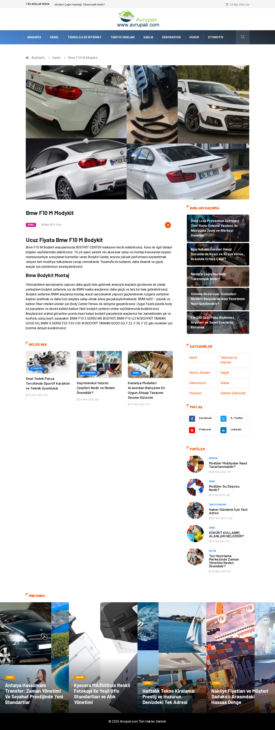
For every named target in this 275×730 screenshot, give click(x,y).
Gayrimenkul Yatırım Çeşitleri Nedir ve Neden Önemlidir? (96, 388)
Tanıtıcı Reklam (122, 37)
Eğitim (212, 551)
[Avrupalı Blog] (137, 19)
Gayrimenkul (89, 373)
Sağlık (148, 37)
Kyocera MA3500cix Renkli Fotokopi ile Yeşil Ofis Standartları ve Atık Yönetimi (102, 693)
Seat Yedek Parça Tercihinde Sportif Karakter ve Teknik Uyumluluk (48, 383)
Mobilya (213, 458)
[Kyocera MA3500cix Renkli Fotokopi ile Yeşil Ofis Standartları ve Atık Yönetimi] (103, 657)
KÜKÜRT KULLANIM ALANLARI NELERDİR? (226, 534)
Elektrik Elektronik (233, 393)
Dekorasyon (171, 37)
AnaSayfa (34, 37)
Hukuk (194, 37)
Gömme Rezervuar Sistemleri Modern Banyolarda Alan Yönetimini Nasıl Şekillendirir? (103, 4)
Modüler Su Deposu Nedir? (224, 488)
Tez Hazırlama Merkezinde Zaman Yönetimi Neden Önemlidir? (224, 560)
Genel (54, 37)
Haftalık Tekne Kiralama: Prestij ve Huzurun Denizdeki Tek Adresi (169, 696)
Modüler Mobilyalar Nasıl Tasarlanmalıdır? (228, 465)
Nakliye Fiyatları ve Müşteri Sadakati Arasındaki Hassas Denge (239, 696)
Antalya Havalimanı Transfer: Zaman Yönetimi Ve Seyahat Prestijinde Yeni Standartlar (34, 693)
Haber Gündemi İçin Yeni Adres (228, 511)
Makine (80, 677)
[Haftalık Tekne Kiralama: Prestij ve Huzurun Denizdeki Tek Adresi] (172, 657)
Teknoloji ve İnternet (85, 37)
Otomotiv (215, 37)
